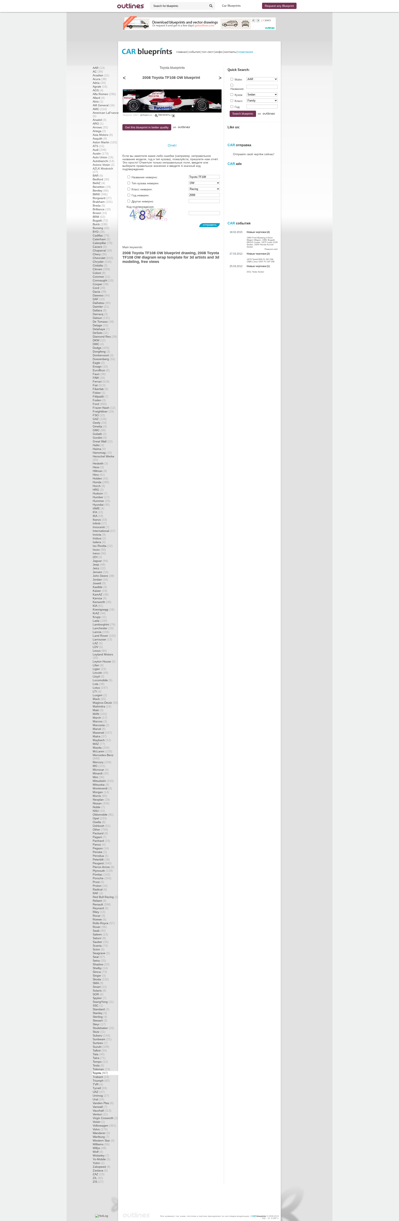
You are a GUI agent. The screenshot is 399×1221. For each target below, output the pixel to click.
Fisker (99, 392)
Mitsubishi (103, 781)
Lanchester (103, 628)
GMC (99, 430)
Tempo (100, 1061)
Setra (99, 960)
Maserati (102, 732)
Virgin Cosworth (105, 1118)
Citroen (101, 269)
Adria (99, 82)
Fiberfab (100, 389)
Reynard (100, 908)
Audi (99, 149)
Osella (99, 822)
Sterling (100, 1016)
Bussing (101, 228)
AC (98, 71)
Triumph (101, 1080)
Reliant (99, 900)
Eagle (99, 362)
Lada (100, 620)
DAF (99, 299)
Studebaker (103, 1028)
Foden (99, 400)
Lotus (100, 687)
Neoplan (101, 799)
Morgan (101, 792)
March (100, 717)
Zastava (100, 1170)
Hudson (100, 493)
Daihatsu (102, 303)
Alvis (98, 101)
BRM (99, 216)
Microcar (101, 769)
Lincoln (100, 672)
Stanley (100, 1013)
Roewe (99, 919)
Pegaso (101, 848)
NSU (99, 810)
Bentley (101, 190)
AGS (98, 90)
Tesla (98, 1065)
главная (181, 51)
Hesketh (100, 463)
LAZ (98, 643)
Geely (100, 422)
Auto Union (103, 157)
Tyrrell (100, 1088)
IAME (98, 508)
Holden (100, 478)
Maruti (99, 729)
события (194, 51)
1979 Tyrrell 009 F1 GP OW (260, 259)
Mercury (102, 762)
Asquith (100, 138)
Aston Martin (105, 142)
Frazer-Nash (104, 407)
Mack (99, 699)
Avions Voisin (104, 164)
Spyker (99, 998)
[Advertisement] (199, 35)
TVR (98, 1084)
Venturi (100, 1114)
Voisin (99, 1121)
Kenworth (102, 602)
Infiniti (100, 523)
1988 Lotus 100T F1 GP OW (260, 261)
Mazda (101, 747)
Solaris (99, 990)
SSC (98, 1005)
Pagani (99, 837)
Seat (99, 956)
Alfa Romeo (104, 94)
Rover (100, 927)
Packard (100, 833)
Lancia (101, 632)
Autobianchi (103, 161)
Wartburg (101, 1136)
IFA (98, 512)
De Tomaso (103, 321)
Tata (99, 1054)
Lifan (98, 665)
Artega (99, 131)
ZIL (98, 1178)
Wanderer (101, 1133)
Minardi (101, 773)
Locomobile (102, 680)
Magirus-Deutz (105, 702)
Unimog (101, 1095)
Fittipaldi (100, 396)
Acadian (101, 75)
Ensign (100, 366)
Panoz (99, 844)
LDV (98, 647)
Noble (99, 807)
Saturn (99, 938)
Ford (100, 404)
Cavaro (100, 246)
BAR (98, 175)
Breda (99, 205)
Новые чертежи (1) (258, 266)
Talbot (100, 1050)
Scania (100, 945)
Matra (100, 736)
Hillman (100, 471)
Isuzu (99, 549)
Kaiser (100, 590)
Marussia (101, 725)
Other (100, 829)
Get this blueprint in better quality (147, 127)
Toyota (100, 1073)
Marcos (100, 721)
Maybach (102, 740)
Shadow (101, 964)
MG (99, 766)
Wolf (98, 1151)
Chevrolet (103, 258)
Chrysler (102, 261)
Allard (99, 97)
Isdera (99, 542)
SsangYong (103, 1001)
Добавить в (145, 115)
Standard (101, 1009)
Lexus (100, 650)
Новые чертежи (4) (258, 232)
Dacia (99, 291)
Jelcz (99, 568)
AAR (99, 67)
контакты (230, 51)
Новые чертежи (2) (258, 253)
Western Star (104, 1140)
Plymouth (103, 870)
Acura (100, 79)
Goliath (100, 434)
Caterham (101, 239)
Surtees (100, 1043)
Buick (100, 224)
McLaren (102, 751)
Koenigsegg (104, 609)
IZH (97, 557)
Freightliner (103, 411)
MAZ (99, 743)
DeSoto (100, 332)
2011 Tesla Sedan (255, 272)
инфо (219, 51)
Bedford (101, 179)
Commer (101, 276)
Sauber (100, 942)
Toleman (101, 1069)
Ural (98, 1099)
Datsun (101, 317)
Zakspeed (101, 1166)
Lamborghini (104, 624)
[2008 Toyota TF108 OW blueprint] (172, 111)
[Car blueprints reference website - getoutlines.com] (130, 6)
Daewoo (101, 295)
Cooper (101, 284)
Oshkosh (102, 825)
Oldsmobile (103, 814)
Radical (100, 889)
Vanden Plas (103, 1103)
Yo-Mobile (101, 1159)
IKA (98, 516)
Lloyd (98, 676)
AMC (100, 109)
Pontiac (101, 874)
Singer (99, 975)
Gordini (100, 437)
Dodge (101, 347)
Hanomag (102, 452)
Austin (101, 153)
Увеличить (164, 114)
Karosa (100, 598)
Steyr (99, 1024)
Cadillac (101, 235)
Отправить (210, 224)
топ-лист (207, 51)
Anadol (99, 119)
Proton (100, 885)
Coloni (99, 273)
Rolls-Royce (104, 923)
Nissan (101, 803)
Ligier (99, 669)
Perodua (100, 855)
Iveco (99, 553)
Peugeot (102, 863)
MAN (100, 714)
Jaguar (100, 560)
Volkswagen (104, 1125)
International (104, 530)
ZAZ (99, 1174)
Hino (99, 474)
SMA (98, 983)
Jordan (100, 579)
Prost (98, 882)
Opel (100, 818)
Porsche (102, 878)
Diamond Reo (105, 336)
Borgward (102, 198)
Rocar (99, 915)
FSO (99, 415)
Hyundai (101, 504)
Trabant (101, 1077)
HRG (98, 489)
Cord (99, 288)
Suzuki (101, 1046)
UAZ (99, 1091)
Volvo (100, 1129)
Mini (98, 777)
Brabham (103, 201)
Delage (100, 325)
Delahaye (101, 329)
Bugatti (100, 220)
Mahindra (102, 706)
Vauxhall (102, 1110)
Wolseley (101, 1155)
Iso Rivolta (103, 545)
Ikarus (100, 519)
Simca (100, 971)
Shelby (100, 968)
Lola (99, 684)
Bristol (100, 213)
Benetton (102, 186)
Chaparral (102, 250)
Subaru (101, 1035)
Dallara (100, 310)
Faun (99, 374)
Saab (99, 930)
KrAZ (99, 613)
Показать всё (271, 249)
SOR (98, 994)
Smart (100, 986)
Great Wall (103, 441)
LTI (97, 691)
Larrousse (102, 639)
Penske (100, 852)
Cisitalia (100, 265)
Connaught (103, 280)
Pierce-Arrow (103, 867)
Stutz (99, 1031)
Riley (99, 912)
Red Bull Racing (105, 897)
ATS (98, 146)
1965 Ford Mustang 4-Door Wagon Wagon (260, 239)
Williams (101, 1144)
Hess (98, 467)
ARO (98, 123)
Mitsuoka (101, 784)
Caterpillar (102, 243)
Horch (99, 486)
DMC (98, 344)
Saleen (100, 934)
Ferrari (101, 381)
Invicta (99, 534)
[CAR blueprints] (147, 52)
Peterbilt (101, 859)
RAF (98, 893)
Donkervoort (103, 355)
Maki (98, 710)
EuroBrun (101, 370)
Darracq (100, 314)
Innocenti (101, 527)
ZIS (98, 1181)
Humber (101, 497)
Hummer (101, 501)
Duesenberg (104, 359)
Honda (101, 482)
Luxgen (100, 695)
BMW (100, 194)
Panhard (101, 840)
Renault (102, 904)
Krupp (100, 617)
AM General (104, 105)
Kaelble (100, 587)
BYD (99, 231)
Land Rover (104, 635)
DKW (99, 340)
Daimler (101, 306)
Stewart (100, 1020)
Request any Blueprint (279, 5)
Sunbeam (102, 1039)
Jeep (99, 564)
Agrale (100, 86)
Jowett (99, 583)
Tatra (99, 1058)
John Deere (103, 575)
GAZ (100, 419)
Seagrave (101, 953)
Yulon (99, 1163)
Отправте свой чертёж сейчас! (253, 154)
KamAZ (101, 594)
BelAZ (99, 183)
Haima (99, 449)
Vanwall (100, 1106)
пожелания (245, 51)
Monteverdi (102, 788)
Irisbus (99, 538)
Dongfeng (101, 351)
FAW (99, 377)
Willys (99, 1148)
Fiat (99, 385)
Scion (99, 949)
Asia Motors (103, 134)
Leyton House (104, 661)
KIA (98, 605)
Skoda (101, 979)
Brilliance (102, 209)
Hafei (98, 445)
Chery (100, 254)
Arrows (100, 127)
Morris (100, 795)
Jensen (100, 572)
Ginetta (100, 426)
